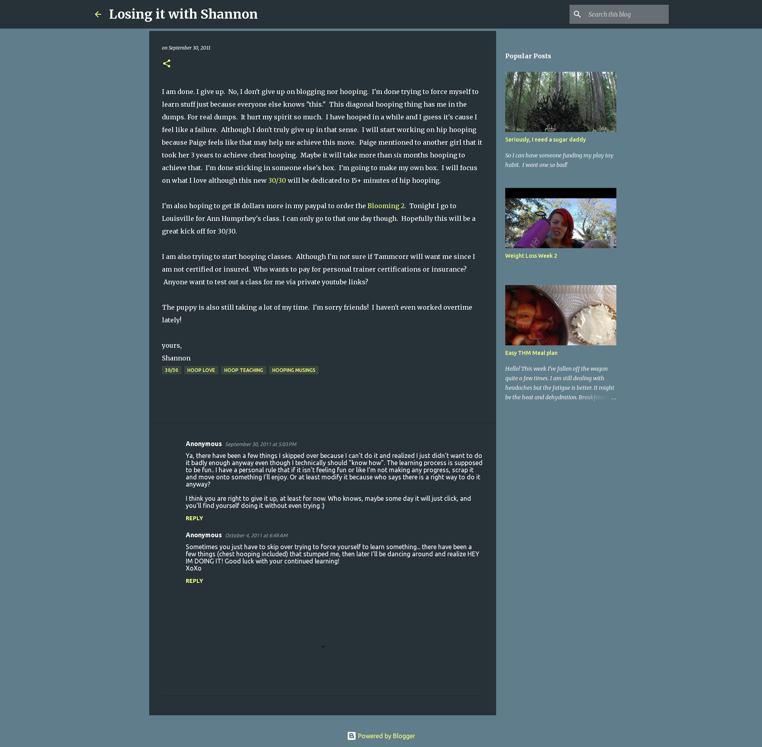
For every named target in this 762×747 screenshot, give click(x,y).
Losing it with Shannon (183, 14)
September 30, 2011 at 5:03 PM (260, 444)
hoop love (201, 370)
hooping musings (294, 370)
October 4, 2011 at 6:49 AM (256, 535)
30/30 (276, 180)
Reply (194, 518)
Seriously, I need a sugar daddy (545, 139)
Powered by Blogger (385, 735)
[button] (166, 64)
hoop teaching (243, 370)
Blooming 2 (386, 206)
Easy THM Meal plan (531, 353)
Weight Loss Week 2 (531, 256)
